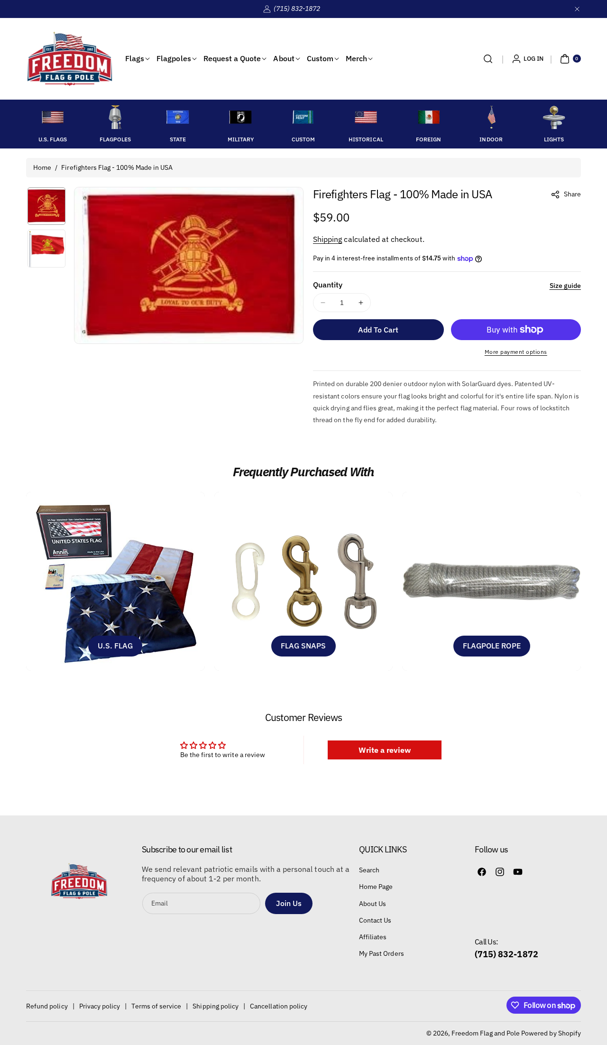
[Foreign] (429, 117)
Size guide (565, 285)
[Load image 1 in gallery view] (46, 206)
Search (369, 870)
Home (42, 167)
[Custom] (303, 117)
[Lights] (554, 117)
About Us (372, 903)
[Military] (240, 117)
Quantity (327, 284)
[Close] (577, 9)
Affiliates (373, 937)
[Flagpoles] (115, 117)
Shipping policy (216, 1006)
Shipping (327, 239)
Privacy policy (99, 1006)
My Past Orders (381, 953)
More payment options (516, 351)
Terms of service (156, 1006)
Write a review (385, 750)
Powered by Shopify (551, 1033)
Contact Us (375, 920)
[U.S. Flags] (52, 117)
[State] (178, 117)
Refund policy (47, 1006)
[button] (488, 59)
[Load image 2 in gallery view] (46, 249)
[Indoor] (491, 117)
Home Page (376, 886)
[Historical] (365, 117)
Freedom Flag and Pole (485, 1033)
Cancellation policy (278, 1006)
